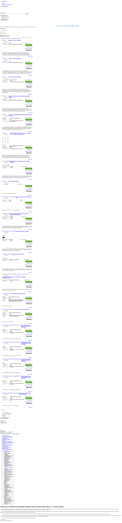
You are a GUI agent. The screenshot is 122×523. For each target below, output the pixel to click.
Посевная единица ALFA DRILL (22, 231)
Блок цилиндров (7, 451)
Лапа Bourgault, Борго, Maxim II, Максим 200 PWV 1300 (26, 343)
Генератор (6, 454)
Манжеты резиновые (7, 498)
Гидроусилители (7, 456)
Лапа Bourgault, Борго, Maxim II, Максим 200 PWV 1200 (26, 360)
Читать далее (30, 56)
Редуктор (5, 489)
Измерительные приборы (7, 460)
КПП (5, 481)
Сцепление (6, 494)
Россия (6, 413)
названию (13, 38)
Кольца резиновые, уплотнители (7, 479)
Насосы (5, 483)
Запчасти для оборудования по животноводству (7, 462)
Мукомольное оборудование (6, 441)
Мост (5, 482)
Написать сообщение (28, 48)
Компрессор (6, 480)
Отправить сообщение (15, 433)
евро (7, 30)
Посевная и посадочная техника (7, 444)
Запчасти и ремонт (17, 26)
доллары (3, 30)
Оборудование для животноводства (8, 442)
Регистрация (4, 1)
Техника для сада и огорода (6, 447)
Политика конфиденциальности (7, 4)
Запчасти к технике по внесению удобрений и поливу (8, 472)
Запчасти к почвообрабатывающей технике (8, 469)
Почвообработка (5, 446)
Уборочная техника (5, 448)
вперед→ (4, 409)
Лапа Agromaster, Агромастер (19, 293)
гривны (1, 30)
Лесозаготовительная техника (7, 439)
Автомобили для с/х (5, 435)
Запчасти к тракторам (7, 473)
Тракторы (3, 440)
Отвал (5, 484)
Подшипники (6, 486)
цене (11, 38)
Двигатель (6, 458)
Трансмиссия (6, 495)
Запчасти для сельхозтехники (14, 40)
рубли (5, 30)
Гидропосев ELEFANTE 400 (18, 254)
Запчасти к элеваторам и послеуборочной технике (8, 477)
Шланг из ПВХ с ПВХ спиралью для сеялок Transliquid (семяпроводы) (19, 214)
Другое (5, 497)
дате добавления (18, 38)
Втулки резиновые (7, 453)
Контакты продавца (29, 63)
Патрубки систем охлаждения (7, 485)
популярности (8, 38)
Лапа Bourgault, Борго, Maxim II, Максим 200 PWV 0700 (26, 377)
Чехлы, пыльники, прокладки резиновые (8, 500)
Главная (3, 3)
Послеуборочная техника (6, 445)
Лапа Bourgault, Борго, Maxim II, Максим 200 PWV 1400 (26, 326)
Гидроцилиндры (7, 457)
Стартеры (6, 493)
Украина (10, 413)
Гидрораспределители (8, 455)
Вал (5, 452)
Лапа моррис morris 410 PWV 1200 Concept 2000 (25, 394)
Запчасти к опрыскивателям (7, 464)
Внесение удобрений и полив (7, 436)
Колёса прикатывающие (13, 181)
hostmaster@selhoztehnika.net (3, 7)
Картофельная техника (6, 438)
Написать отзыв (29, 46)
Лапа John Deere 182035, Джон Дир (22, 309)
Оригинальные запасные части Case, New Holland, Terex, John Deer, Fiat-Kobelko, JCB (20, 134)
